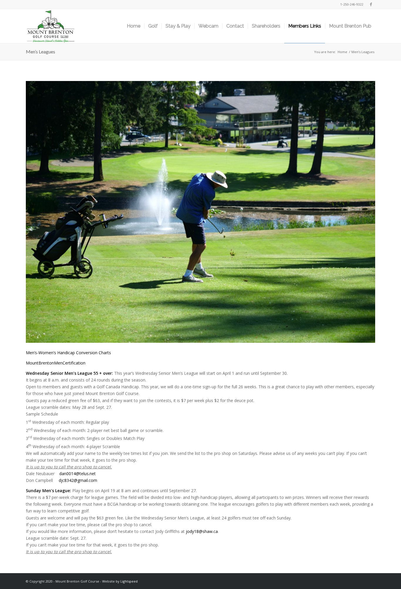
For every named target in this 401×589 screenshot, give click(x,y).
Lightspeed (129, 581)
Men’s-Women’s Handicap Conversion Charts (68, 352)
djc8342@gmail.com (78, 480)
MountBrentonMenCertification (55, 363)
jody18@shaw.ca (202, 531)
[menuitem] (133, 26)
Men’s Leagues (40, 51)
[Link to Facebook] (370, 4)
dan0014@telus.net (77, 473)
